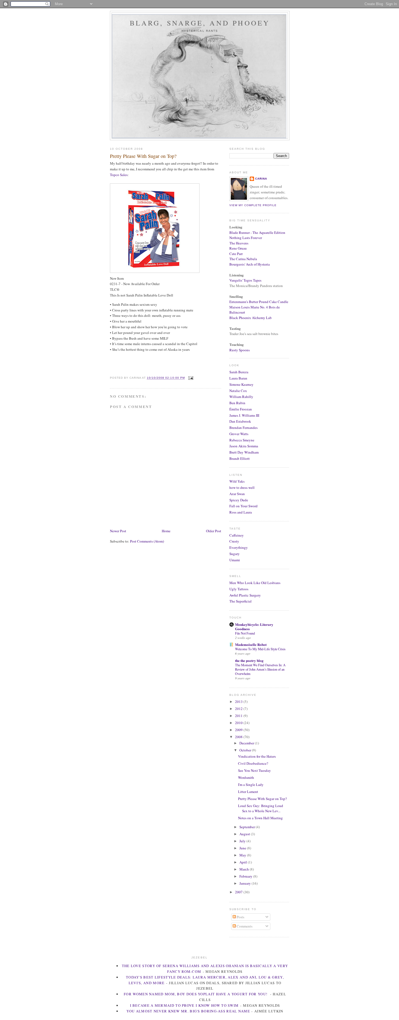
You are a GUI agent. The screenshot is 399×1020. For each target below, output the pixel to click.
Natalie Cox (238, 390)
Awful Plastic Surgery (245, 595)
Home (166, 530)
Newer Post (118, 530)
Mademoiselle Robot (251, 644)
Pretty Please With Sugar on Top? (143, 156)
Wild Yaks (237, 481)
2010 (239, 722)
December (247, 743)
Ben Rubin (237, 402)
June (243, 848)
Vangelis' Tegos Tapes (245, 280)
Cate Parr (236, 253)
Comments (244, 926)
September (247, 826)
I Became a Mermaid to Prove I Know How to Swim (184, 1005)
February (246, 876)
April (243, 862)
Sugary (234, 553)
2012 (239, 708)
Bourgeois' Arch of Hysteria (249, 264)
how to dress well (242, 487)
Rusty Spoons (239, 350)
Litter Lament (248, 791)
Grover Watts (238, 433)
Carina (261, 178)
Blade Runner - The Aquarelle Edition (257, 232)
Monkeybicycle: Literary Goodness (254, 626)
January (245, 883)
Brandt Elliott (239, 458)
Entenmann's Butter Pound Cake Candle (258, 301)
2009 (239, 729)
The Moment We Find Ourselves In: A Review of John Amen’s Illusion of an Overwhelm (260, 669)
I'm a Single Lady (251, 784)
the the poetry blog (249, 660)
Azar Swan (237, 493)
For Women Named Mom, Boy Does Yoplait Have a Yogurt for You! (196, 994)
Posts (240, 916)
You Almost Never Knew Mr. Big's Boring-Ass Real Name (188, 1011)
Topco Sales (119, 174)
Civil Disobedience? (253, 763)
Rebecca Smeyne (241, 440)
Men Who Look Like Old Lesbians (254, 582)
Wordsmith (246, 777)
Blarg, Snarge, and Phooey (200, 22)
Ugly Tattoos (238, 588)
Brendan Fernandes (243, 427)
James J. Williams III (244, 415)
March (244, 869)
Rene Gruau (238, 248)
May (243, 855)
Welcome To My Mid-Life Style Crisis (260, 649)
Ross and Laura (240, 512)
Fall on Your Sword (243, 505)
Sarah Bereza (238, 371)
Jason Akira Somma (243, 446)
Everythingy (238, 547)
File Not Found (245, 633)
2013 (239, 701)
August (245, 833)
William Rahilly (241, 396)
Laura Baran (238, 378)
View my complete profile (253, 205)
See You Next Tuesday (254, 770)
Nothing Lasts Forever (245, 237)
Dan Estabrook (240, 421)
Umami (234, 559)
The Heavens (238, 243)
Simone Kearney (241, 384)
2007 (239, 892)
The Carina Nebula (243, 258)
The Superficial (240, 601)
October (245, 750)
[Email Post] (190, 378)
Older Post (213, 530)
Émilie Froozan (240, 409)
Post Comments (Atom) (147, 541)
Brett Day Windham (244, 452)
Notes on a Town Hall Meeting (260, 817)
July (242, 841)
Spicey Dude (238, 500)
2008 (239, 736)
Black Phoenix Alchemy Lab (250, 317)
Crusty (234, 541)
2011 (239, 715)
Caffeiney (236, 535)
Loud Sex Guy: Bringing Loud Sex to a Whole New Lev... (260, 808)
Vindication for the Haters (257, 756)
